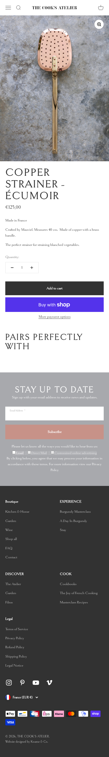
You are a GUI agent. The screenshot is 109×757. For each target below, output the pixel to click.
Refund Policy (14, 647)
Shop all (11, 539)
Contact (11, 557)
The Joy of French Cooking (79, 593)
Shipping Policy (16, 656)
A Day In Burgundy (73, 521)
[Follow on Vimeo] (49, 682)
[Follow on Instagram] (8, 682)
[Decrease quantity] (12, 267)
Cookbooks (68, 584)
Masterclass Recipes (74, 602)
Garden (10, 521)
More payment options (55, 316)
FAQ (8, 548)
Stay (63, 530)
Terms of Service (16, 629)
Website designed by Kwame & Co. (26, 742)
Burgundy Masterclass (75, 511)
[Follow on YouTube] (35, 682)
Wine (9, 530)
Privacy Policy (14, 638)
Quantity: (12, 257)
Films (9, 602)
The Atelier (13, 584)
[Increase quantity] (31, 267)
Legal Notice (14, 665)
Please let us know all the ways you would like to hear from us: (55, 446)
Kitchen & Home (17, 511)
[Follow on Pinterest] (22, 682)
